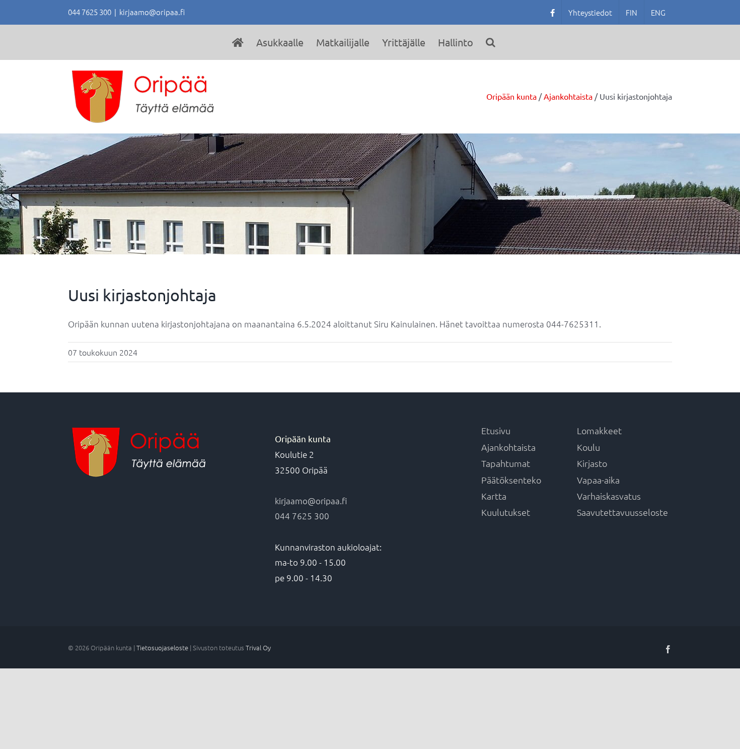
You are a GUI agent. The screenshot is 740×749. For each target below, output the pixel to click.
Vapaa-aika (598, 480)
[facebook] (552, 12)
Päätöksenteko (511, 480)
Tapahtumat (505, 463)
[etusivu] (238, 42)
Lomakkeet (599, 430)
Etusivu (495, 430)
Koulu (588, 447)
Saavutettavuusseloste (622, 512)
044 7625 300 (302, 515)
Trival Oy (258, 647)
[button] (490, 42)
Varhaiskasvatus (609, 496)
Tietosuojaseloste (162, 647)
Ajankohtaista (508, 447)
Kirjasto (592, 463)
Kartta (493, 496)
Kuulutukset (505, 512)
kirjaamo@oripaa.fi (152, 12)
